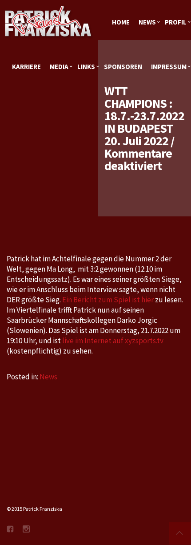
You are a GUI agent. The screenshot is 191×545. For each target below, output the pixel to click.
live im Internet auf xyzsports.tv (112, 341)
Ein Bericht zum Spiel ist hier (108, 300)
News (48, 377)
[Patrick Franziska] (49, 22)
